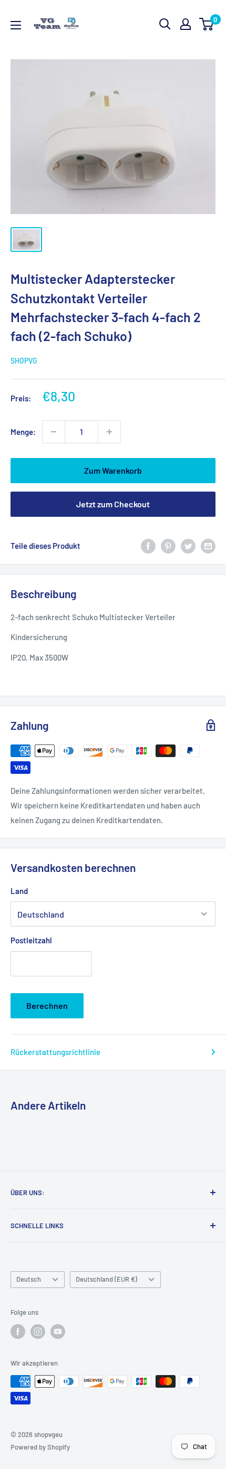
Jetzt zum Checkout (113, 504)
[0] (206, 24)
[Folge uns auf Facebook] (18, 1331)
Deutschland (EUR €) (106, 1279)
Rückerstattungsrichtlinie (55, 1052)
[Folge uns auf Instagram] (37, 1331)
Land (19, 891)
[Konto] (185, 24)
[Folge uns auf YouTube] (57, 1331)
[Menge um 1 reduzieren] (54, 432)
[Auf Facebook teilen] (148, 545)
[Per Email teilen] (208, 545)
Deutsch (28, 1279)
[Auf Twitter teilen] (188, 545)
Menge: (23, 432)
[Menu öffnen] (16, 25)
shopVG (24, 360)
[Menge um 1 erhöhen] (109, 432)
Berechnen (47, 1005)
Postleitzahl (31, 940)
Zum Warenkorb (113, 470)
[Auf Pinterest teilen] (168, 545)
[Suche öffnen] (165, 24)
